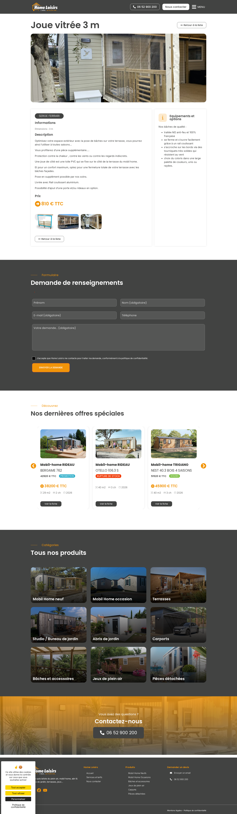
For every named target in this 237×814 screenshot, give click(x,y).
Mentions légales (174, 810)
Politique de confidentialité (195, 810)
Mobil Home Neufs (137, 773)
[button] (198, 7)
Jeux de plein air (136, 785)
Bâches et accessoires (139, 781)
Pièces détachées (136, 793)
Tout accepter (18, 787)
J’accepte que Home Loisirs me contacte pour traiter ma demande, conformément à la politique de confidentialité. (92, 358)
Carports (132, 789)
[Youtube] (45, 790)
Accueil (90, 773)
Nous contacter (93, 781)
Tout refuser (18, 793)
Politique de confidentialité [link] (18, 805)
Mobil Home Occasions (139, 777)
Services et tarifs (94, 777)
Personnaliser (18, 799)
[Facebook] (39, 790)
